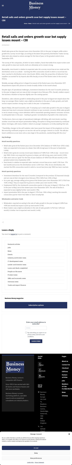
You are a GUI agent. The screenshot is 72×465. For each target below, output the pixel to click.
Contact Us (66, 365)
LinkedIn (42, 377)
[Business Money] (36, 5)
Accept (36, 448)
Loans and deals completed (17, 268)
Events (10, 254)
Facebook (42, 371)
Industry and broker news (17, 258)
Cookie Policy (30, 462)
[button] (69, 434)
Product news (12, 275)
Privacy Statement (39, 462)
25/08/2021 (5, 45)
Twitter (41, 365)
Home (25, 23)
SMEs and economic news (17, 278)
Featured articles (14, 244)
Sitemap (65, 396)
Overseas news (13, 282)
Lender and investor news (17, 265)
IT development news (15, 261)
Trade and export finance (17, 285)
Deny (36, 453)
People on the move (15, 271)
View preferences (36, 458)
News (29, 23)
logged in (14, 234)
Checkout (65, 368)
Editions (65, 371)
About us (65, 361)
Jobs (9, 248)
